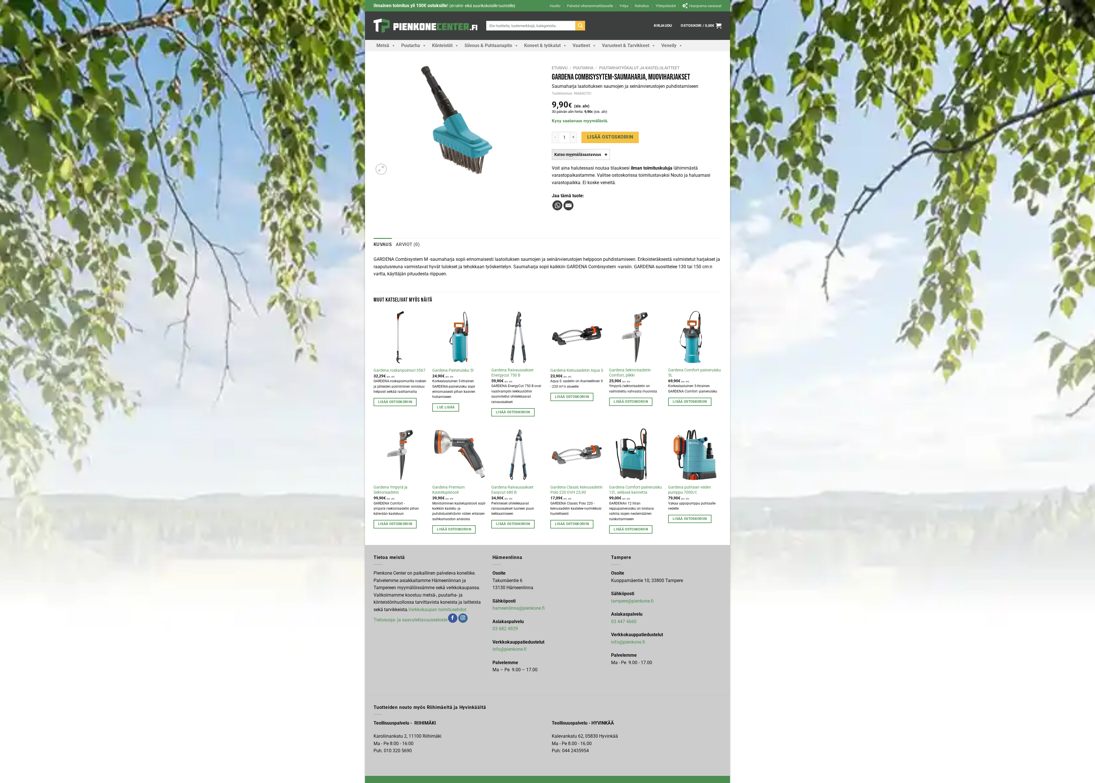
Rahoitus (642, 6)
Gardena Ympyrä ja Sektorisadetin (390, 490)
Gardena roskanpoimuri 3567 (399, 370)
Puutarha (410, 45)
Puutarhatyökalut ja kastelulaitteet (639, 68)
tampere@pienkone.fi (632, 601)
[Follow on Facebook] (452, 618)
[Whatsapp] (557, 205)
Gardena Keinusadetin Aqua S (576, 370)
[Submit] (580, 25)
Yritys (623, 6)
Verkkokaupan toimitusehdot (437, 609)
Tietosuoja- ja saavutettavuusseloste (410, 619)
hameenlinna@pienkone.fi (518, 608)
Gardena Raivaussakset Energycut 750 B (512, 373)
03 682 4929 (505, 628)
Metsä (382, 45)
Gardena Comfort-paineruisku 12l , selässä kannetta (635, 490)
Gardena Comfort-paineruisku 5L (694, 373)
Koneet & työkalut (542, 45)
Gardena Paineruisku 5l (452, 370)
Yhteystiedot (666, 6)
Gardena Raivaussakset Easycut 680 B (512, 490)
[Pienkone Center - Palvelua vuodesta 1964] (426, 25)
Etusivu (559, 68)
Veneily (668, 45)
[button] (663, 26)
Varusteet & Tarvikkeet (625, 45)
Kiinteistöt (442, 45)
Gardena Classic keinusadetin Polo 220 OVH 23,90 (576, 490)
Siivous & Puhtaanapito (488, 45)
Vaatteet (581, 45)
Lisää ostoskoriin (610, 137)
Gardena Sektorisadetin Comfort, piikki (630, 373)
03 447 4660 (623, 621)
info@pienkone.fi (509, 649)
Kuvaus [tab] (383, 244)
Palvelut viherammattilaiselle (590, 6)
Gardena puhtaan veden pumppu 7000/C (689, 490)
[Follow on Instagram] (463, 618)
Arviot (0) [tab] (408, 244)
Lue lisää (446, 407)
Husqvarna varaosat (705, 6)
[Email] (568, 205)
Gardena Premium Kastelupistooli (448, 490)
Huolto (555, 6)
